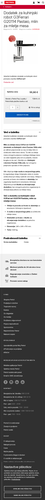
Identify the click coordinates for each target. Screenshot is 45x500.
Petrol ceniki (8, 430)
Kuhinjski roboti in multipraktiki (9, 7)
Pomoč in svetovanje (11, 423)
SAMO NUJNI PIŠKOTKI (23, 495)
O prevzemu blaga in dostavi (14, 455)
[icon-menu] (2, 2)
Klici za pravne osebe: (12, 411)
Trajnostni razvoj (10, 306)
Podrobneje (15, 479)
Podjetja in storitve (11, 303)
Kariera (6, 310)
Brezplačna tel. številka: (12, 393)
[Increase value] (17, 107)
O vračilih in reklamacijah (13, 458)
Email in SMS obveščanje (13, 376)
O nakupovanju (9, 441)
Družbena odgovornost (12, 320)
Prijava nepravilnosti (11, 324)
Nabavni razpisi (9, 334)
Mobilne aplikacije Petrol (13, 365)
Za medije (7, 317)
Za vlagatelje (8, 313)
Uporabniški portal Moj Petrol (14, 345)
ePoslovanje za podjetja (13, 349)
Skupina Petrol (9, 300)
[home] (9, 2)
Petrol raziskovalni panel (13, 372)
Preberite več (9, 82)
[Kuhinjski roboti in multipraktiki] (4, 7)
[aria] (6, 382)
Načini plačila (8, 451)
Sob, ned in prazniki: (11, 407)
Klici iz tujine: (8, 400)
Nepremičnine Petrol (11, 331)
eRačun (6, 352)
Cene (6, 448)
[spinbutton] (12, 107)
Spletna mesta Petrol (11, 369)
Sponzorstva (8, 327)
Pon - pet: (7, 404)
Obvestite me (23, 115)
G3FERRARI (36, 29)
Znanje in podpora (10, 426)
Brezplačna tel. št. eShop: (13, 397)
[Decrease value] (7, 107)
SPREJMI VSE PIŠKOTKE (22, 489)
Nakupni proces (9, 445)
